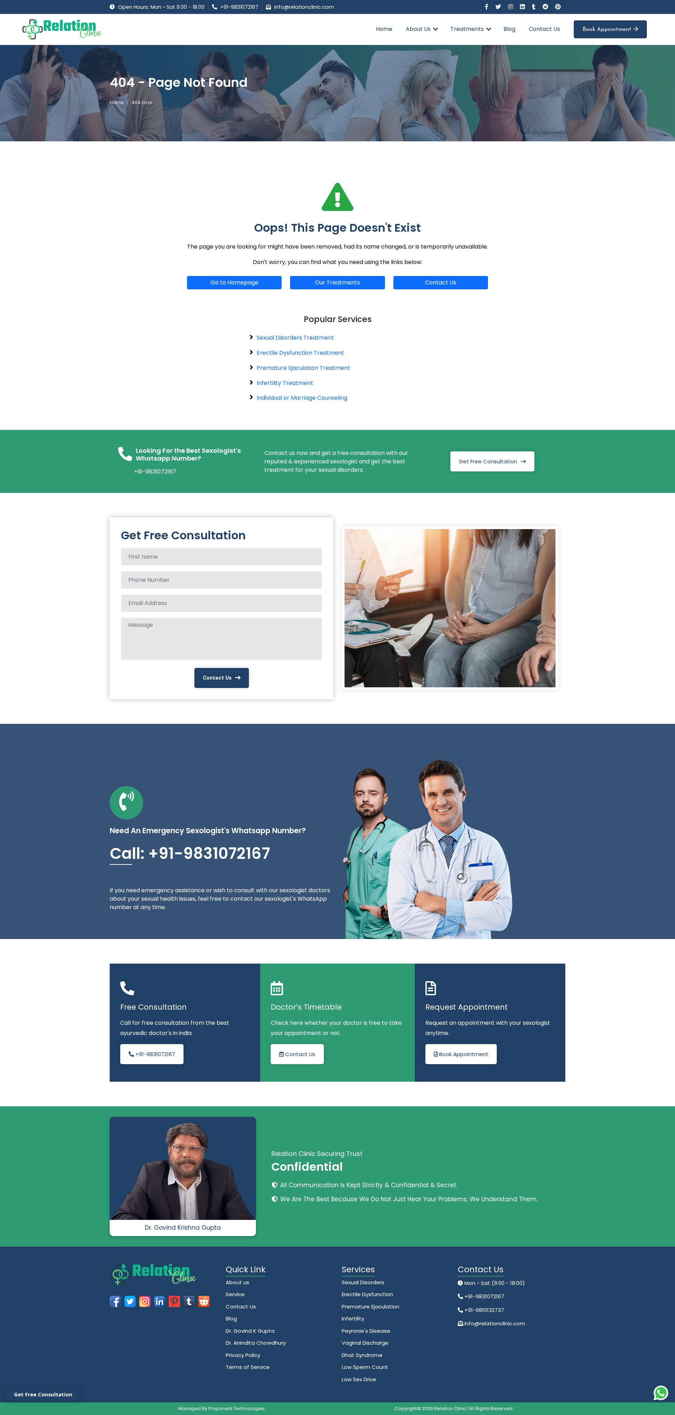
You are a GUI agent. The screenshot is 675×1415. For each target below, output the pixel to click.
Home (384, 29)
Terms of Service (248, 1367)
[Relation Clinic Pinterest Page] (558, 7)
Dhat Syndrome (362, 1355)
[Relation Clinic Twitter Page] (499, 7)
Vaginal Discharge (365, 1342)
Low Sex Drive (359, 1379)
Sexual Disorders (363, 1282)
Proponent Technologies (236, 1408)
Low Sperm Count (365, 1367)
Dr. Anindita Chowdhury (256, 1342)
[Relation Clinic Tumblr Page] (534, 7)
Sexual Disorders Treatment (295, 338)
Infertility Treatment (285, 383)
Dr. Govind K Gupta (250, 1330)
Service (235, 1294)
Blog (509, 29)
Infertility (353, 1318)
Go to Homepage (234, 282)
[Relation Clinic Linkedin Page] (523, 7)
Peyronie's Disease (366, 1330)
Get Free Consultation (488, 461)
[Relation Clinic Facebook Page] (487, 7)
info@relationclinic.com (304, 7)
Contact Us (544, 29)
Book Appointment (608, 29)
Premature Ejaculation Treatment (303, 368)
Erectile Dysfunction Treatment (300, 353)
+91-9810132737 (483, 1310)
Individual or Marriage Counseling (302, 398)
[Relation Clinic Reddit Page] (546, 7)
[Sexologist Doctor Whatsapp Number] (661, 1393)
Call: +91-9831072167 (190, 853)
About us (237, 1282)
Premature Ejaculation (370, 1306)
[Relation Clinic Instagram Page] (511, 7)
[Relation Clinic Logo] (62, 29)
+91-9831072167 (239, 7)
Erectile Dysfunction (367, 1294)
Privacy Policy (243, 1355)
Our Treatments (337, 282)
